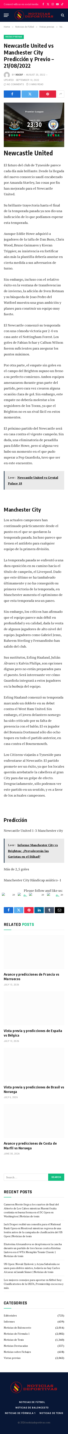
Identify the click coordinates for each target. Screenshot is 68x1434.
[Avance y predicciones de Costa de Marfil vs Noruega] (34, 1121)
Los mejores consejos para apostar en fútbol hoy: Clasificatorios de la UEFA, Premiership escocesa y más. (33, 1284)
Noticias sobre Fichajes (17, 1352)
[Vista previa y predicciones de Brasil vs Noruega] (34, 1065)
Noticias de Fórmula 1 (16, 1333)
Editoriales (10, 1315)
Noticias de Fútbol (32, 1402)
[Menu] (6, 15)
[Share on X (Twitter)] (30, 94)
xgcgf (19, 74)
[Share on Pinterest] (47, 94)
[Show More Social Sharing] (60, 94)
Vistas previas (13, 37)
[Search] (62, 15)
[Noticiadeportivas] (34, 15)
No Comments (15, 84)
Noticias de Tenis (14, 1339)
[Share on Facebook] (12, 94)
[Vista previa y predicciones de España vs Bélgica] (34, 1008)
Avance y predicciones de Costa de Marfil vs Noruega (30, 1145)
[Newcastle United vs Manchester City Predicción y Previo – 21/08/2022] (34, 122)
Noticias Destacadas (16, 1346)
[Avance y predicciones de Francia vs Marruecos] (34, 952)
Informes (9, 1321)
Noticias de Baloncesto (17, 1327)
